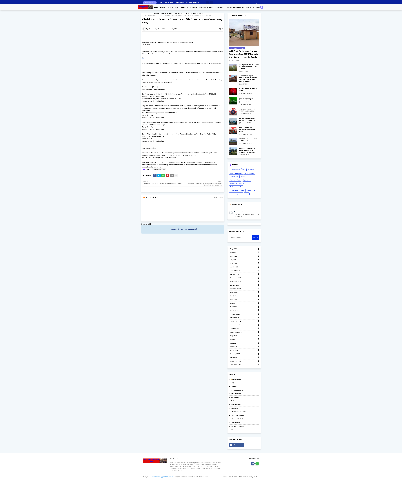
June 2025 (244, 300)
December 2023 (244, 361)
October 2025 (244, 285)
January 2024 (244, 358)
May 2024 (244, 343)
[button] (207, 3)
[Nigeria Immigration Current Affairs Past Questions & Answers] (233, 100)
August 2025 (244, 292)
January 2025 (244, 318)
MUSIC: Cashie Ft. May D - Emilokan (248, 89)
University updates (159, 169)
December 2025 (244, 278)
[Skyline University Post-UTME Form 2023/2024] (233, 111)
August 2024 (244, 336)
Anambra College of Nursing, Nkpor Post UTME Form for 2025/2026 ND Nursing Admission (248, 78)
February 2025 (244, 314)
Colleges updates (236, 173)
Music (243, 176)
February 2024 (244, 354)
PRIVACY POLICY (173, 7)
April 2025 (244, 307)
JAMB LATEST (219, 7)
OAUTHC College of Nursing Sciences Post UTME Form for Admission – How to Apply (244, 54)
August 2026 (244, 249)
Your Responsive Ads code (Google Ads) (183, 229)
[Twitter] (159, 175)
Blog (243, 170)
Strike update (251, 190)
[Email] (172, 175)
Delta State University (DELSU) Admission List (247, 119)
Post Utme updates (236, 187)
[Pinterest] (167, 175)
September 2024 (244, 332)
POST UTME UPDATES (181, 13)
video (246, 194)
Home (156, 7)
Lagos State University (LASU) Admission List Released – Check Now (247, 150)
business (251, 170)
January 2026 (244, 274)
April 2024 (244, 347)
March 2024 (244, 350)
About (230, 477)
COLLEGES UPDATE (206, 7)
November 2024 (244, 325)
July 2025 (244, 296)
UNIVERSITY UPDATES (189, 7)
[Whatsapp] (163, 175)
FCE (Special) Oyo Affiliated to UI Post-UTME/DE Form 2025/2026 (249, 67)
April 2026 (244, 263)
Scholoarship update (237, 190)
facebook (237, 445)
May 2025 (244, 303)
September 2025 (244, 289)
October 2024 (244, 329)
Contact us (238, 477)
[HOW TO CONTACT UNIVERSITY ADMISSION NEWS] (233, 130)
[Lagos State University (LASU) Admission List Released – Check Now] (233, 151)
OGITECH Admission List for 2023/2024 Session (248, 140)
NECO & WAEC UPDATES (235, 7)
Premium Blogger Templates (162, 477)
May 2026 (244, 260)
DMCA (162, 7)
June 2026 (244, 256)
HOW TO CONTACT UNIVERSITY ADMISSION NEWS (179, 3)
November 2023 (244, 365)
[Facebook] (155, 175)
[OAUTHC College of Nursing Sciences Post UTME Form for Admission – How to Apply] (244, 32)
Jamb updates (249, 173)
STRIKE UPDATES (197, 13)
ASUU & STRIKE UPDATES (163, 13)
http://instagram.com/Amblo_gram (252, 445)
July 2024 (244, 339)
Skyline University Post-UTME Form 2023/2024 (247, 110)
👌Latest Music (235, 170)
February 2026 (244, 271)
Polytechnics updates (237, 183)
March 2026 (244, 267)
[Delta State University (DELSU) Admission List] (233, 121)
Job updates (234, 176)
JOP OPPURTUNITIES (253, 7)
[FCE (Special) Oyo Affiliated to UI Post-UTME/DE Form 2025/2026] (233, 67)
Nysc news (246, 180)
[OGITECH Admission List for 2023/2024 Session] (233, 141)
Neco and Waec (235, 180)
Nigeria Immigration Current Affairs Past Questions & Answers (246, 100)
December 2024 (244, 321)
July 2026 (244, 253)
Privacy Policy (248, 477)
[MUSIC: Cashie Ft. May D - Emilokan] (233, 91)
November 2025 (244, 282)
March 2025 (244, 310)
